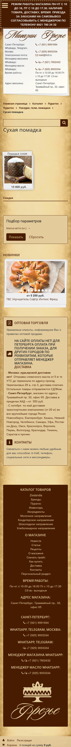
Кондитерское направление (36, 520)
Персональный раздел (35, 574)
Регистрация (24, 740)
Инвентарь (36, 507)
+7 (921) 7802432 (51, 62)
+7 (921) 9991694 (47, 44)
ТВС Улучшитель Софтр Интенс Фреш (32, 299)
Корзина (12, 745)
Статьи (36, 545)
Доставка (22, 367)
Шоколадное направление (36, 524)
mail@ (42, 55)
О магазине (35, 553)
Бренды (36, 499)
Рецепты (35, 549)
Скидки (8, 198)
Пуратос (36, 503)
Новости (36, 541)
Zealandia (36, 495)
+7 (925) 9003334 (47, 51)
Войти (10, 740)
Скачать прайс (36, 557)
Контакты (36, 569)
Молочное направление (35, 516)
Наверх (37, 733)
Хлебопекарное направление (36, 528)
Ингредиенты (36, 512)
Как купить (36, 561)
